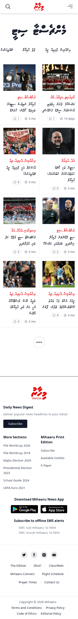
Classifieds (56, 566)
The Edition (18, 566)
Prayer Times (28, 582)
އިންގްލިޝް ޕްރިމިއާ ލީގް (22, 160)
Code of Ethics (27, 613)
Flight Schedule (53, 574)
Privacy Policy (55, 608)
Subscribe (15, 424)
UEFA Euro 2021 (14, 488)
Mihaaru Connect (22, 574)
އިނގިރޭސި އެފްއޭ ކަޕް (23, 230)
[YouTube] (54, 555)
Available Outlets (52, 458)
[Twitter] (24, 555)
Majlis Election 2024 (17, 460)
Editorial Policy (51, 613)
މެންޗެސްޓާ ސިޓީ (27, 97)
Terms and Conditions (26, 608)
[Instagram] (44, 555)
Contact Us (51, 582)
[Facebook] (34, 555)
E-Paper (46, 465)
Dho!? (37, 566)
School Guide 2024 (16, 480)
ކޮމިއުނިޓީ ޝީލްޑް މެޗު (63, 97)
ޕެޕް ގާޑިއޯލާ (68, 160)
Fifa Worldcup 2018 (16, 453)
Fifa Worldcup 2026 (16, 445)
